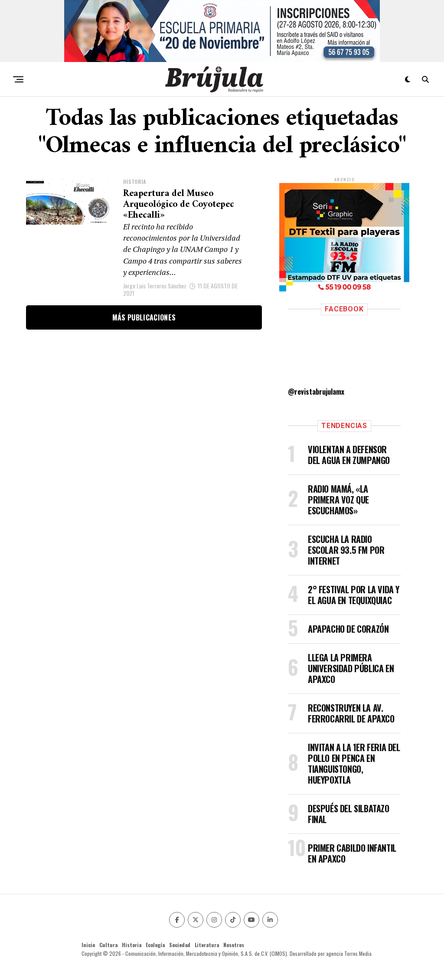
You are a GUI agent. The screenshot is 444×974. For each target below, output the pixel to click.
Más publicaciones (144, 317)
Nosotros (233, 944)
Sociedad (179, 944)
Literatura (207, 944)
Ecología (155, 944)
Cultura (108, 944)
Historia (131, 944)
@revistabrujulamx (316, 391)
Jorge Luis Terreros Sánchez (154, 285)
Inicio (88, 944)
